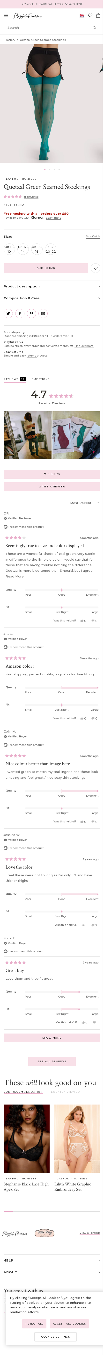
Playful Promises (20, 178)
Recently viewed (64, 1091)
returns (32, 355)
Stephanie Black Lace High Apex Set (26, 1186)
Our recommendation (23, 1091)
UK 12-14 (23, 249)
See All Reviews (52, 1061)
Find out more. (84, 346)
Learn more (53, 217)
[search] (52, 27)
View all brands (90, 1232)
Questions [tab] (41, 380)
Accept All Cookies (69, 1323)
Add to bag (46, 268)
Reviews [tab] (15, 380)
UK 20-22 (51, 249)
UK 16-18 (37, 249)
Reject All (34, 1323)
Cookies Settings (55, 1336)
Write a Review (59, 488)
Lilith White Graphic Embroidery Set (72, 1186)
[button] (44, 169)
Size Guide (93, 236)
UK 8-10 (9, 249)
